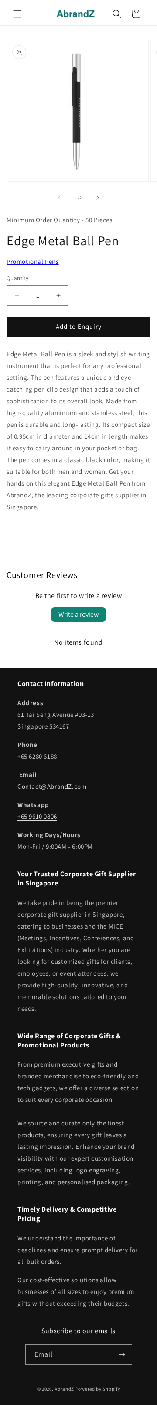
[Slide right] (97, 197)
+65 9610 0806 (37, 816)
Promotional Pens (33, 261)
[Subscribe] (122, 1354)
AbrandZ (64, 1389)
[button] (17, 14)
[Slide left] (59, 197)
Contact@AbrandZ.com (51, 786)
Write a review (78, 614)
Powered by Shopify (97, 1389)
